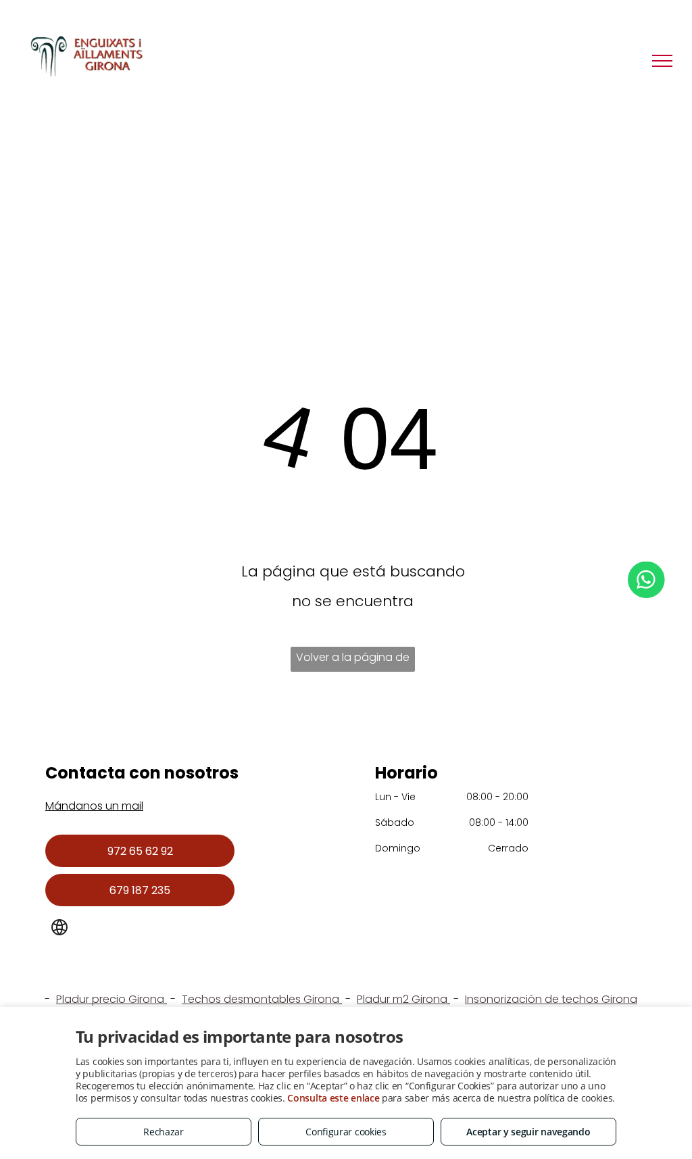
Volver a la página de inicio (353, 660)
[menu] (662, 60)
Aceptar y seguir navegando (528, 1131)
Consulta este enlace (333, 1097)
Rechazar (163, 1131)
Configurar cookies (346, 1131)
